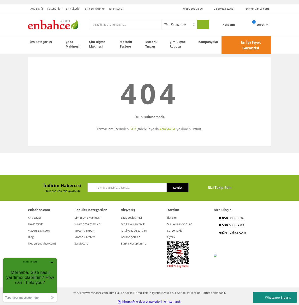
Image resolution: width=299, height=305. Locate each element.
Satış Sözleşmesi (131, 218)
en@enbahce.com (257, 9)
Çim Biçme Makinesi (97, 44)
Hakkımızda (35, 224)
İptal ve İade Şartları (134, 230)
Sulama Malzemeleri (87, 224)
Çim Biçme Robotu (178, 44)
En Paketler (73, 9)
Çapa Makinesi (72, 44)
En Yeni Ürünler (95, 9)
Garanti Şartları (130, 237)
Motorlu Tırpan (151, 44)
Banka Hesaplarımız (133, 243)
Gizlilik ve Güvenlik (133, 224)
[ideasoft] (126, 302)
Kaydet (177, 188)
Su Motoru (81, 243)
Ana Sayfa (36, 9)
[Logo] (53, 24)
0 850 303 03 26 (193, 9)
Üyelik (171, 237)
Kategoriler (54, 9)
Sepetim (263, 25)
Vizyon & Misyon (39, 230)
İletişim (172, 218)
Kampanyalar (208, 42)
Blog (31, 237)
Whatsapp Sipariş (278, 297)
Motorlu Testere (126, 44)
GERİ (133, 129)
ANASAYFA (167, 129)
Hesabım (229, 25)
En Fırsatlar (116, 9)
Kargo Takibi (175, 230)
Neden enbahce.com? (42, 243)
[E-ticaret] (149, 302)
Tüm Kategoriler (40, 42)
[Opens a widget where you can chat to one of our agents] (30, 279)
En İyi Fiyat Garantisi (251, 45)
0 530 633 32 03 (223, 9)
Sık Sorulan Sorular (179, 224)
